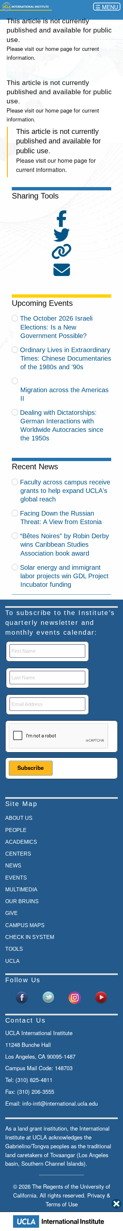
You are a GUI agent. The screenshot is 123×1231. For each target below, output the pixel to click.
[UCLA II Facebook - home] (22, 997)
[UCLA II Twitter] (48, 997)
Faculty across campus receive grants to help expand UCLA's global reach (65, 490)
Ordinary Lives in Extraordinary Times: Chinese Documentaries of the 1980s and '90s (65, 358)
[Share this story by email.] (61, 274)
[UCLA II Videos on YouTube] (101, 997)
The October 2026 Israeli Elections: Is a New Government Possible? (56, 327)
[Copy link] (61, 252)
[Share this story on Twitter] (61, 239)
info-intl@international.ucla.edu (60, 1103)
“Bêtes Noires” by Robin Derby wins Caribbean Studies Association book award (64, 544)
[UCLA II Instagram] (75, 997)
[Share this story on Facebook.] (61, 222)
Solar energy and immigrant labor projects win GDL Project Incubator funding (64, 576)
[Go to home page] (26, 6)
